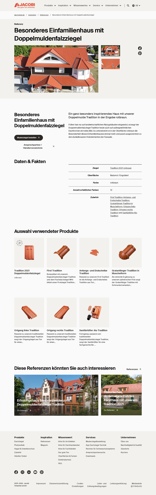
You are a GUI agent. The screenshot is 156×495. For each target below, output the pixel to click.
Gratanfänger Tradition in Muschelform (125, 272)
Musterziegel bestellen (26, 137)
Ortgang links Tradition (26, 330)
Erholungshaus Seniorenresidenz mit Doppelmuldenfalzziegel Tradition (43, 402)
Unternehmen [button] (111, 5)
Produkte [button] (48, 5)
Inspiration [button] (63, 5)
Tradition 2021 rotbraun (120, 168)
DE (137, 5)
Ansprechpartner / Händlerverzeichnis (32, 146)
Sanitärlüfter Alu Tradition (93, 330)
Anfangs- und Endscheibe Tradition (93, 272)
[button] (110, 50)
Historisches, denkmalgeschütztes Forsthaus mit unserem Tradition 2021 (120, 398)
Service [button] (96, 5)
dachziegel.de (19, 15)
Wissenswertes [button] (80, 5)
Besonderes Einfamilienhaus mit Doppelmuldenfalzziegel (73, 15)
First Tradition (116, 197)
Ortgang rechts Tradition (60, 330)
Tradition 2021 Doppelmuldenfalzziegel (27, 272)
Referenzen (44, 15)
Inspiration (32, 15)
